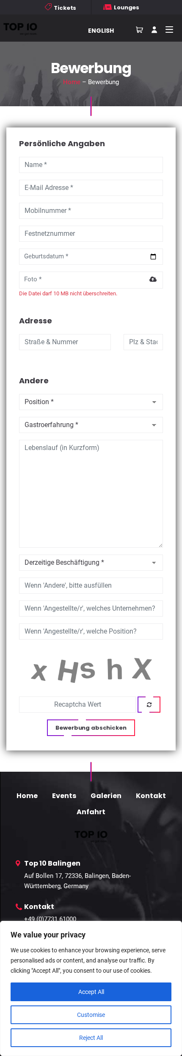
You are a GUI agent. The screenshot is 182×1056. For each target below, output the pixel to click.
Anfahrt (91, 812)
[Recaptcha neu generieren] (149, 704)
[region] (91, 988)
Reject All (91, 1037)
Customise (91, 1014)
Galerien (106, 796)
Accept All (91, 991)
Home (71, 82)
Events (64, 796)
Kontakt (151, 796)
